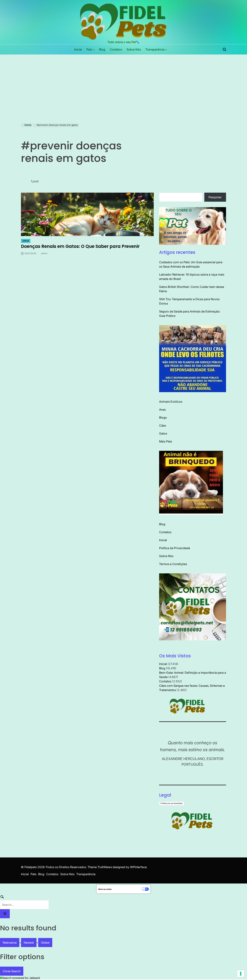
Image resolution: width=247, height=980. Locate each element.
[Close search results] (5, 913)
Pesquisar (215, 197)
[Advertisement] (123, 81)
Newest (29, 942)
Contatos (116, 49)
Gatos (25, 241)
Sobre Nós (134, 49)
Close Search (12, 971)
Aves (162, 409)
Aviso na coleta (105, 889)
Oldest (45, 942)
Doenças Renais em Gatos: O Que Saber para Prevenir (80, 246)
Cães (162, 425)
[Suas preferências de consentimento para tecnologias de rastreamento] (240, 973)
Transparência (155, 49)
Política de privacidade (172, 803)
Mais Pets (165, 441)
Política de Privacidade (174, 548)
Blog (102, 49)
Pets (89, 49)
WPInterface (138, 867)
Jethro (44, 253)
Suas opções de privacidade (127, 889)
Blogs (163, 417)
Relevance (10, 942)
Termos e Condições (173, 564)
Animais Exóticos (170, 401)
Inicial (78, 49)
